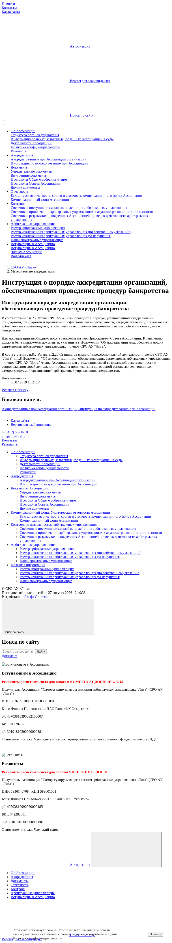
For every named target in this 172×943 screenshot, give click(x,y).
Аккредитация (22, 155)
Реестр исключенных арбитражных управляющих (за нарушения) (61, 236)
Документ (9, 656)
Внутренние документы (29, 175)
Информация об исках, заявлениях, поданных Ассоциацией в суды (62, 139)
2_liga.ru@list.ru (14, 436)
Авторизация (79, 46)
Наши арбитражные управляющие (37, 240)
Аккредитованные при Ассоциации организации (48, 159)
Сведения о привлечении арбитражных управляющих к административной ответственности (82, 212)
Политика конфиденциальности (35, 147)
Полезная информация (28, 565)
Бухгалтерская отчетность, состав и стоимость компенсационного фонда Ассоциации (76, 195)
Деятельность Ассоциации (31, 143)
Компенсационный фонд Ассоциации (40, 199)
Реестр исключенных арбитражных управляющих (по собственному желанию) (71, 232)
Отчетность (19, 191)
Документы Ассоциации (30, 488)
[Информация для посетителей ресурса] (3, 120)
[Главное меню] (4, 124)
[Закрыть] (126, 849)
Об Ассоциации (23, 131)
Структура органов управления (35, 135)
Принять (155, 934)
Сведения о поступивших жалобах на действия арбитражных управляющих (69, 208)
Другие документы (25, 187)
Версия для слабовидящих (31, 424)
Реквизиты (19, 151)
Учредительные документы (32, 171)
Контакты (9, 8)
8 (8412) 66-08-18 (15, 432)
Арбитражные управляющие (33, 224)
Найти (41, 651)
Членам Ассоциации (26, 252)
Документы (19, 167)
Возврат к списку (15, 390)
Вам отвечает (21, 256)
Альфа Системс (36, 597)
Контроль (18, 203)
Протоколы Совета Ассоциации (35, 183)
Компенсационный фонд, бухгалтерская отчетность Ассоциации (60, 512)
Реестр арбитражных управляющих (38, 228)
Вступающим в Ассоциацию (33, 244)
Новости (8, 4)
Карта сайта (11, 12)
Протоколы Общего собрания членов (39, 179)
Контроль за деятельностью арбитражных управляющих (54, 524)
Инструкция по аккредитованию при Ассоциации (49, 163)
